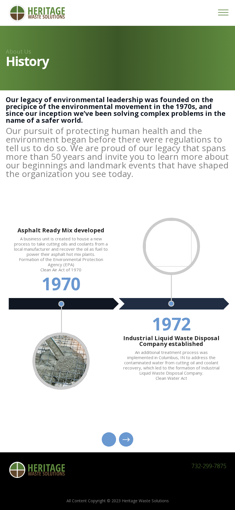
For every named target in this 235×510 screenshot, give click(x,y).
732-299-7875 (208, 466)
